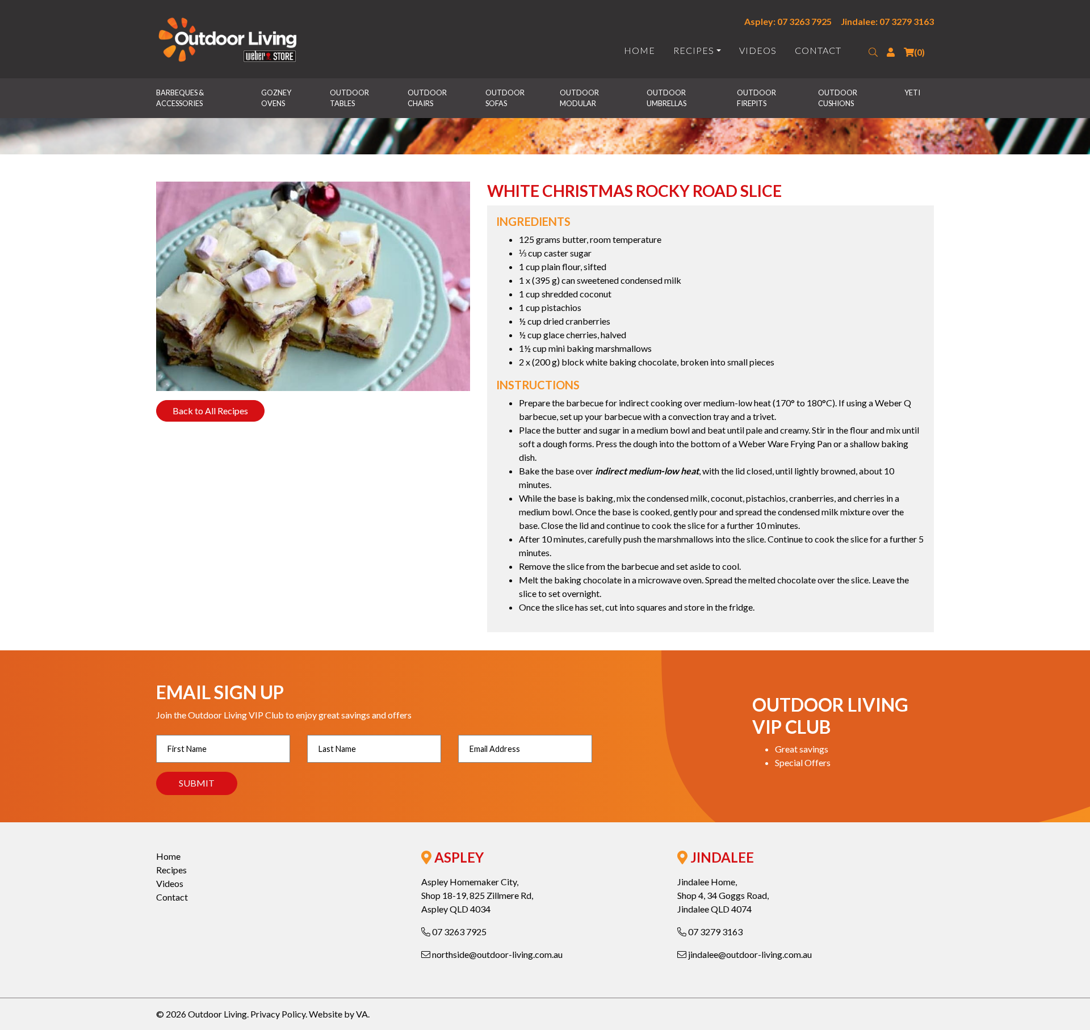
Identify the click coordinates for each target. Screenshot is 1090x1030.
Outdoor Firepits (757, 98)
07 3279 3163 (714, 931)
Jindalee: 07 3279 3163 (887, 21)
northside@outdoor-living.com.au (496, 954)
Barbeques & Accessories (180, 98)
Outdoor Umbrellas (667, 98)
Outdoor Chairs (428, 98)
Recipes (693, 50)
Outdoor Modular (580, 98)
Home (639, 50)
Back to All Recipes (210, 410)
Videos (758, 50)
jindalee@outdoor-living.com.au (749, 954)
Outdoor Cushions (838, 98)
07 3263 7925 (458, 931)
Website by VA (338, 1013)
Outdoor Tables (350, 98)
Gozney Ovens (276, 98)
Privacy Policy (277, 1013)
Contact (818, 50)
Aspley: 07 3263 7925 (788, 21)
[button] (873, 52)
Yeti (912, 92)
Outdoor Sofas (505, 98)
